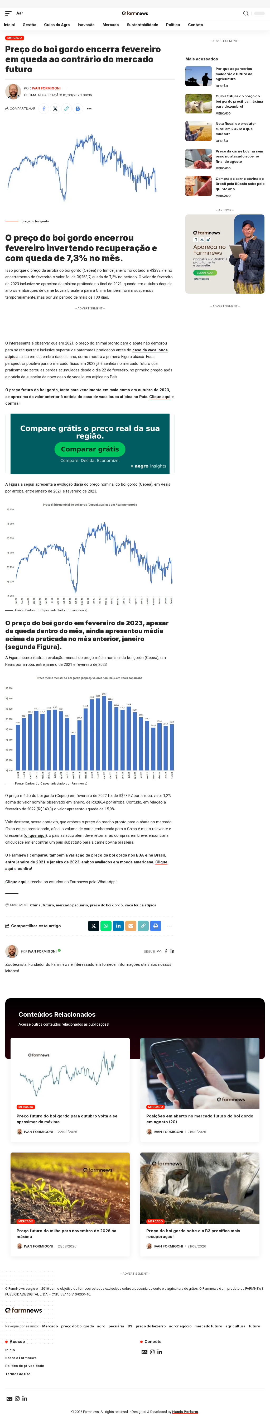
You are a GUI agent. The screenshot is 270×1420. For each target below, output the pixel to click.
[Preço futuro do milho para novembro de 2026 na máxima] (70, 1188)
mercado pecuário (72, 905)
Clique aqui (159, 396)
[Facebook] (166, 951)
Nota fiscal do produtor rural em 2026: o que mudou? (236, 128)
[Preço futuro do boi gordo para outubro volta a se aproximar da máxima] (70, 1073)
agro (101, 1326)
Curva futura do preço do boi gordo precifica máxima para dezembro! (239, 101)
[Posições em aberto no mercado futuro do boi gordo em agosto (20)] (199, 1073)
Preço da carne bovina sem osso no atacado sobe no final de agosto (239, 156)
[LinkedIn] (172, 951)
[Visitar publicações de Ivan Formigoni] (13, 91)
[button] (9, 13)
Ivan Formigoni (46, 88)
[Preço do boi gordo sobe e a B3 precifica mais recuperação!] (199, 1188)
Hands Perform (185, 1412)
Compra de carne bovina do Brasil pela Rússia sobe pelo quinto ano (240, 183)
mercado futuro (208, 1326)
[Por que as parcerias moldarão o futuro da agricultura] (198, 76)
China (35, 905)
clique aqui (35, 835)
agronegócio (180, 1326)
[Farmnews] (135, 13)
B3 (130, 1326)
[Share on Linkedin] (118, 926)
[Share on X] (55, 108)
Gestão (222, 86)
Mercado (14, 38)
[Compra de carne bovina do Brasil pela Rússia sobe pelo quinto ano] (198, 186)
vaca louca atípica (140, 905)
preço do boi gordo (106, 905)
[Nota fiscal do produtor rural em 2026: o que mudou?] (198, 131)
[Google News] (144, 1351)
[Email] (130, 926)
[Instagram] (152, 1351)
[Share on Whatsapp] (106, 926)
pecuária (116, 1326)
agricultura (235, 1326)
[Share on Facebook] (43, 108)
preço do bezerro (151, 1326)
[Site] (159, 951)
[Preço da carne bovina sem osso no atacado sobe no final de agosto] (198, 159)
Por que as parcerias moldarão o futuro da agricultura (234, 73)
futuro (48, 905)
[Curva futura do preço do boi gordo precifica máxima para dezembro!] (198, 103)
